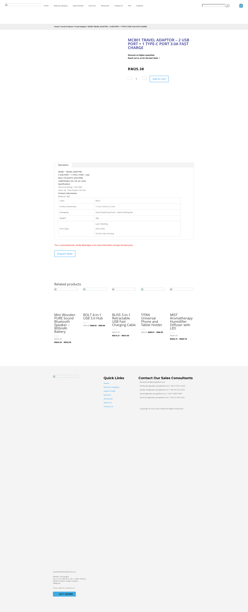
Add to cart (159, 79)
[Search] (227, 5)
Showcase (105, 6)
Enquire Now (64, 253)
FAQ (129, 6)
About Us (108, 403)
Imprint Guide (78, 6)
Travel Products (66, 26)
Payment (139, 6)
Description (63, 165)
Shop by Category (61, 6)
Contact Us (118, 6)
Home (46, 6)
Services (92, 6)
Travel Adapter (80, 26)
